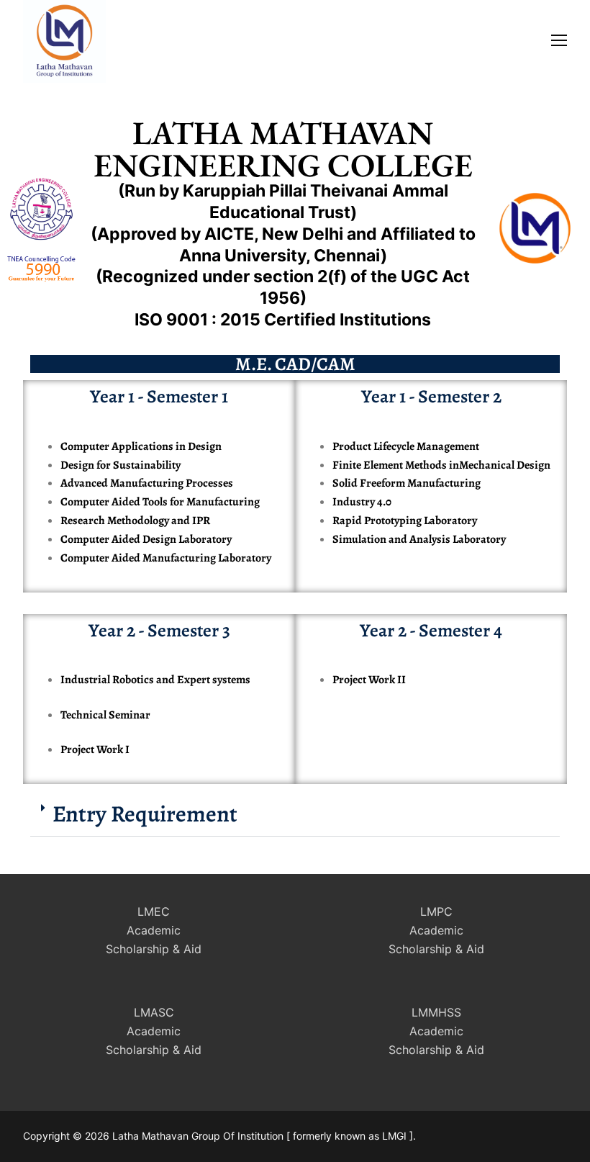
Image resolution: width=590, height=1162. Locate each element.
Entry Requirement (145, 813)
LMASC (154, 1012)
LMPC (436, 911)
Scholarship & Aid (153, 949)
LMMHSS (436, 1012)
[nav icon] (559, 39)
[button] (295, 814)
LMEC (153, 911)
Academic (154, 930)
